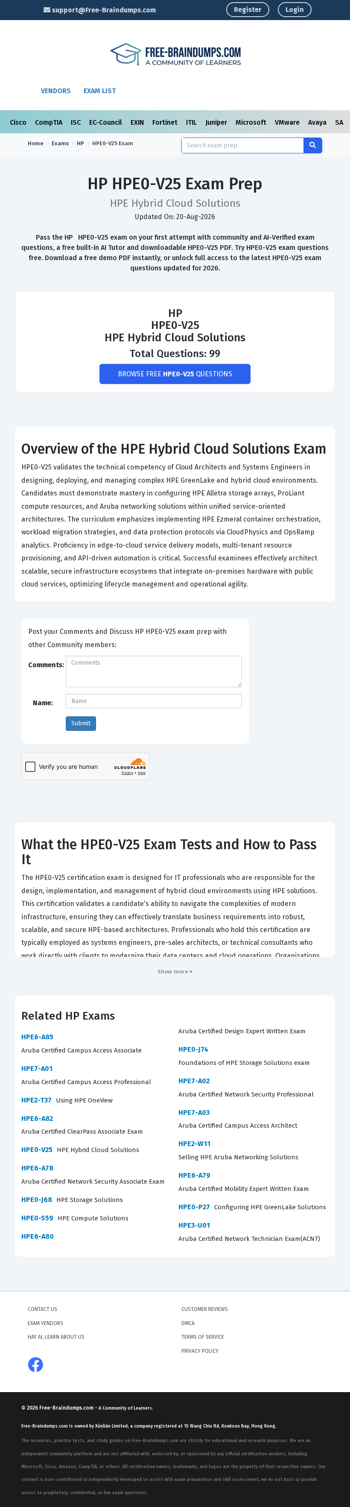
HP (80, 143)
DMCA (188, 1323)
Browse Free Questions (175, 374)
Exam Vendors (45, 1323)
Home (36, 143)
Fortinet (165, 122)
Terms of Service (202, 1337)
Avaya (318, 122)
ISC (76, 122)
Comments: (43, 665)
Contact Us (42, 1309)
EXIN (138, 122)
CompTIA (49, 122)
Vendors (56, 91)
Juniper (217, 122)
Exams (60, 143)
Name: (43, 703)
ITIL (192, 122)
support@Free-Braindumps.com (103, 10)
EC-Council (106, 122)
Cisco (19, 122)
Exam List (100, 91)
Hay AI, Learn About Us (56, 1337)
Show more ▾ (175, 971)
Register (248, 10)
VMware (288, 122)
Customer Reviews (204, 1309)
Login (295, 10)
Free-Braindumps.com (67, 1408)
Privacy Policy (200, 1351)
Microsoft (252, 122)
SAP (342, 122)
